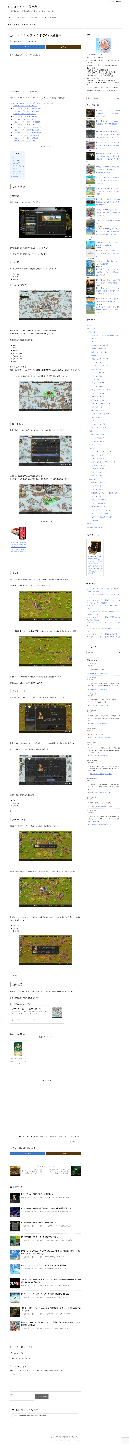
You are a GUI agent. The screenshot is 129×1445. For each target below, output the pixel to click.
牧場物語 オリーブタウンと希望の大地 (104, 493)
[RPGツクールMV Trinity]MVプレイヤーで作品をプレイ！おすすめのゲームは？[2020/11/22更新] (108, 169)
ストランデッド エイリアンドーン (103, 462)
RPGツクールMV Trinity (100, 410)
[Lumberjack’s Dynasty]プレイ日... (98, 673)
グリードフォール (98, 342)
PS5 (92, 448)
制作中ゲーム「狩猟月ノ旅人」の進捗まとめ (37, 1194)
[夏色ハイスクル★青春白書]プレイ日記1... (100, 774)
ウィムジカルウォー (98, 427)
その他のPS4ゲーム (98, 348)
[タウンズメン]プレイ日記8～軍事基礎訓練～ (27, 122)
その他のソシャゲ (98, 424)
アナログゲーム (95, 445)
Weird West (96, 417)
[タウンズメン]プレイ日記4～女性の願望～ (26, 111)
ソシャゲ (93, 421)
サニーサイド (96, 476)
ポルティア (96, 369)
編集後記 (14, 176)
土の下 (16, 163)
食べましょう (18, 166)
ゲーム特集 (93, 520)
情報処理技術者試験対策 (95, 527)
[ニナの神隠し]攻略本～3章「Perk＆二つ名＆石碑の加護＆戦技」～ (46, 1208)
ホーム (11, 24)
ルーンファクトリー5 (99, 496)
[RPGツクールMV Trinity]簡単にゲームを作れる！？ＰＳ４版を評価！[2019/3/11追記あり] (108, 212)
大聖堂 (16, 160)
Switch (42, 1136)
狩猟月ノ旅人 (99, 441)
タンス (16, 168)
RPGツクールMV (97, 434)
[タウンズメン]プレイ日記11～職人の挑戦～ (27, 130)
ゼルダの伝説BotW (98, 503)
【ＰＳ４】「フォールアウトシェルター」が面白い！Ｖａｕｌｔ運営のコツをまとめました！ (108, 272)
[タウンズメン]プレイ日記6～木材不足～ (26, 116)
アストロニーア (97, 393)
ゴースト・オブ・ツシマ (100, 414)
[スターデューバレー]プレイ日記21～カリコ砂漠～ (102, 634)
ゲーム (19, 24)
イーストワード (97, 489)
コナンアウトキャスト (99, 396)
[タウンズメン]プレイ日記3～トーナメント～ (27, 108)
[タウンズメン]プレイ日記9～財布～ (24, 124)
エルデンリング (97, 469)
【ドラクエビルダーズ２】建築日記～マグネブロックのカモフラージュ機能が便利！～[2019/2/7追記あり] (108, 134)
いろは (78, 1141)
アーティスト (18, 174)
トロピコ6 (96, 379)
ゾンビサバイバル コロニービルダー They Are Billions (104, 337)
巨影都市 (95, 355)
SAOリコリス (96, 407)
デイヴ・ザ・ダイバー (99, 486)
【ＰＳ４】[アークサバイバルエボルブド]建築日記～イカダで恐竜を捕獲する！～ (108, 124)
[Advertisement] (45, 73)
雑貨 (89, 524)
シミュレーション (51, 1136)
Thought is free (75, 1440)
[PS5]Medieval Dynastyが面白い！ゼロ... (100, 806)
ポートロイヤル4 (97, 458)
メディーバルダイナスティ (101, 451)
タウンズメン (36, 24)
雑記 (89, 325)
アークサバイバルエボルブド (101, 390)
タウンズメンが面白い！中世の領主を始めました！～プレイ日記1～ (34, 103)
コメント (12, 1374)
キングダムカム (97, 372)
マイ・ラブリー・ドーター (101, 510)
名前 (11, 1395)
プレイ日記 (15, 158)
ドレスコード (18, 171)
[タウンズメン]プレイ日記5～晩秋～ (24, 114)
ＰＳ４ (77, 1136)
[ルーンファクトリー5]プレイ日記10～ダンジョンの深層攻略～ (44, 1265)
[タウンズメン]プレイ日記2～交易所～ (25, 106)
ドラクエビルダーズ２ (99, 359)
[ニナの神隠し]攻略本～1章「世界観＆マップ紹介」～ (41, 1237)
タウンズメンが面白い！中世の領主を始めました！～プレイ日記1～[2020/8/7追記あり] (108, 180)
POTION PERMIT (98, 506)
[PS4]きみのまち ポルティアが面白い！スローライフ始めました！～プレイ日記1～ (108, 191)
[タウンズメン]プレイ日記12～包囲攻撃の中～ (27, 132)
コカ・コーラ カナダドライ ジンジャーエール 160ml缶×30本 (18, 1061)
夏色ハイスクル (97, 400)
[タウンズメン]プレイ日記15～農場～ (25, 141)
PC (91, 431)
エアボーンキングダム (99, 345)
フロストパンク (97, 383)
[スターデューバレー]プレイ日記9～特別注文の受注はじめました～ (46, 1294)
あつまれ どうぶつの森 (99, 513)
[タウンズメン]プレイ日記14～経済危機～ (26, 138)
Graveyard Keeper (98, 482)
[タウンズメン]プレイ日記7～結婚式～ (25, 119)
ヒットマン (96, 362)
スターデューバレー (99, 352)
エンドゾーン (97, 455)
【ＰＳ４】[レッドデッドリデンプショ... (100, 705)
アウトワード (97, 376)
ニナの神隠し (99, 438)
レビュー (35, 1136)
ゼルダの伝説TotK (98, 500)
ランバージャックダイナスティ (102, 366)
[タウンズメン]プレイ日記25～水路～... (100, 737)
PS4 (27, 24)
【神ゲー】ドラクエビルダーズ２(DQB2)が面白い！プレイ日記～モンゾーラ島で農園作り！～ (108, 202)
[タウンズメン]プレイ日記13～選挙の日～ (26, 135)
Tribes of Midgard (98, 465)
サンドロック (97, 472)
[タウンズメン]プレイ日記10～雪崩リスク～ (27, 127)
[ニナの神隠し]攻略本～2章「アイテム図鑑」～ (38, 1222)
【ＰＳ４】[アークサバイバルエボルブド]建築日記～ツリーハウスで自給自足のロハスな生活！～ (108, 113)
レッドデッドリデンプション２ (102, 403)
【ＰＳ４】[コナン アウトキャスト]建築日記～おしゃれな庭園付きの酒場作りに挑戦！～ (108, 145)
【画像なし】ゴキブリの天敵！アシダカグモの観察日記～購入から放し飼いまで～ (108, 253)
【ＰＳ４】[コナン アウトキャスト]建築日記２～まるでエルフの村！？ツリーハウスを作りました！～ (108, 291)
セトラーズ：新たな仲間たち (102, 517)
